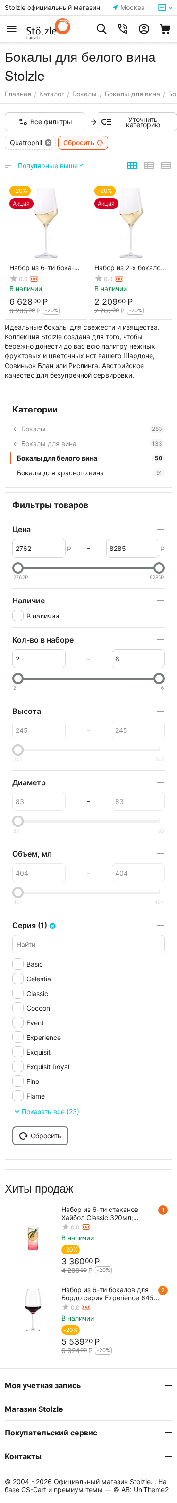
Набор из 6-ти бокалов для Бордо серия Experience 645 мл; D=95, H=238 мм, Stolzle (107, 1294)
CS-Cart (33, 1490)
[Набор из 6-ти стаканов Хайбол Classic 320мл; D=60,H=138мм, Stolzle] (33, 1229)
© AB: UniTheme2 (141, 1490)
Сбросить (78, 142)
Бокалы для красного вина (89, 473)
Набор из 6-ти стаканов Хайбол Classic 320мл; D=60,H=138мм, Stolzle (99, 1213)
